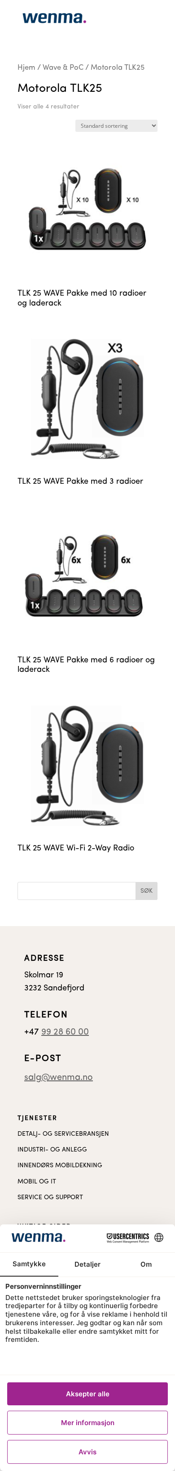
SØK (146, 891)
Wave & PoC (63, 68)
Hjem (26, 68)
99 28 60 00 (65, 1032)
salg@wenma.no (58, 1077)
